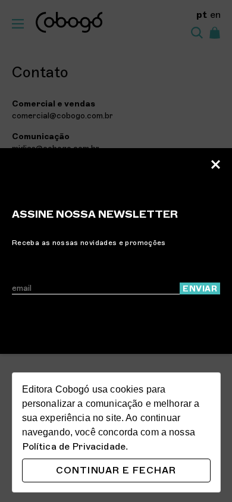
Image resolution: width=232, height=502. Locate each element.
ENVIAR (200, 289)
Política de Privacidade (74, 447)
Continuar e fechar (115, 470)
